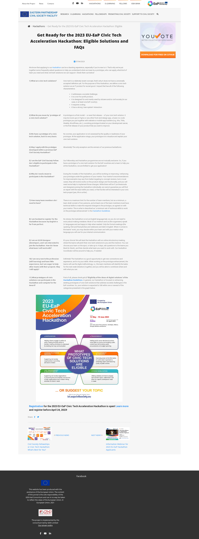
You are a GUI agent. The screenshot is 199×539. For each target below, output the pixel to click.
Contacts (50, 3)
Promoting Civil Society (119, 14)
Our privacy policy (45, 525)
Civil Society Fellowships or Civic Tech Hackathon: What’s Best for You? (39, 447)
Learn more (122, 406)
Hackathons (95, 2)
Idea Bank (135, 2)
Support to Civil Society (143, 14)
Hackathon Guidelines (101, 211)
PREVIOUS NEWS (62, 435)
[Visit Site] (156, 3)
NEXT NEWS (96, 435)
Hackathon (56, 67)
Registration (36, 406)
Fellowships (101, 14)
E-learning (110, 2)
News (41, 3)
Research (65, 14)
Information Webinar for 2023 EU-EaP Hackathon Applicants (117, 447)
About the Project (28, 3)
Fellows (123, 2)
